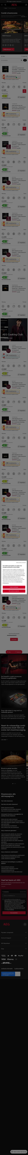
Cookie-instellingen (14, 587)
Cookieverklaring (19, 581)
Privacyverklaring (6, 583)
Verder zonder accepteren (21, 562)
